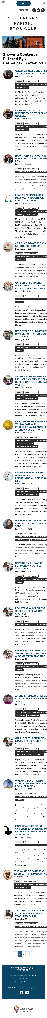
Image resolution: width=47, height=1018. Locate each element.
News (20, 81)
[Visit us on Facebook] (21, 992)
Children (21, 259)
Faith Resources (23, 887)
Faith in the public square (27, 446)
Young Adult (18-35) (25, 443)
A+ (34, 10)
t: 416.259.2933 (23, 979)
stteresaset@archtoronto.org (23, 982)
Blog (20, 253)
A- (38, 10)
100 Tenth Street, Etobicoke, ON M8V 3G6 (23, 976)
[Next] (31, 954)
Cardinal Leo (22, 87)
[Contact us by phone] (44, 3)
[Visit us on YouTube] (27, 992)
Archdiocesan (32, 81)
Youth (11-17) (23, 540)
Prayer (20, 494)
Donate (23, 3)
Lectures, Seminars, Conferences (30, 754)
